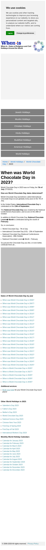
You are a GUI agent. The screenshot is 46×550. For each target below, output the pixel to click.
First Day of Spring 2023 (11, 426)
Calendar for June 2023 (11, 454)
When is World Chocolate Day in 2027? (17, 372)
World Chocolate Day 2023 (12, 416)
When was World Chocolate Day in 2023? (18, 358)
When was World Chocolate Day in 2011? (18, 317)
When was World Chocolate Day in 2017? (18, 337)
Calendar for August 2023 (12, 459)
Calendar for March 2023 (11, 446)
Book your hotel (8, 390)
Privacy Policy (33, 544)
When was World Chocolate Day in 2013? (18, 324)
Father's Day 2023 (9, 409)
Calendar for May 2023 (11, 451)
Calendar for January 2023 (12, 441)
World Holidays (23, 154)
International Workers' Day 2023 (14, 433)
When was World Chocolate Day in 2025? (18, 365)
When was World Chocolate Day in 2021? (18, 351)
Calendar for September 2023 (13, 462)
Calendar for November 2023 (13, 467)
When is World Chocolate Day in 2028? (17, 375)
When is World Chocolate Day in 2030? (17, 382)
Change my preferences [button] (25, 33)
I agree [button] (10, 33)
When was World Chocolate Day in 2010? (18, 314)
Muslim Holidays (22, 119)
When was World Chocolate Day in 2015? (18, 331)
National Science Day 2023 (12, 419)
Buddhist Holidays (22, 140)
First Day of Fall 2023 (10, 429)
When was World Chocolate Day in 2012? (18, 320)
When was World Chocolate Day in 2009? (18, 310)
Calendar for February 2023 (12, 443)
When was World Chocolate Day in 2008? (18, 307)
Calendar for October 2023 (12, 464)
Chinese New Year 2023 (11, 422)
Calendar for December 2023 (13, 470)
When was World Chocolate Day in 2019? (18, 344)
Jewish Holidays (22, 112)
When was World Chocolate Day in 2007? (18, 303)
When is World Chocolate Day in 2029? (17, 378)
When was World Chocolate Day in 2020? (18, 348)
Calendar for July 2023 (11, 456)
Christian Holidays (22, 126)
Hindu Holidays (23, 133)
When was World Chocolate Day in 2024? (18, 361)
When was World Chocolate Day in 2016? (18, 334)
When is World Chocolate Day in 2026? (17, 368)
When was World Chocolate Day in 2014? (18, 327)
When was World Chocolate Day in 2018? (18, 341)
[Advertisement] (23, 76)
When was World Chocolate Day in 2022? (18, 355)
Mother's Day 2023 (9, 412)
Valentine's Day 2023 (10, 405)
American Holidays (22, 147)
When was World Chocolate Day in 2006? (18, 300)
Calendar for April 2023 (11, 449)
